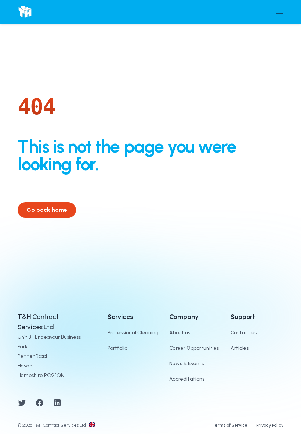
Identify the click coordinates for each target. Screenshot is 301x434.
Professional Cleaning (133, 333)
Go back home (46, 209)
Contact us (244, 333)
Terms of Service (230, 425)
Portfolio (117, 348)
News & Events (186, 363)
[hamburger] (279, 12)
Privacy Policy (269, 425)
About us (179, 333)
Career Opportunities (194, 348)
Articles (240, 348)
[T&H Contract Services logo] (25, 11)
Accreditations (186, 379)
